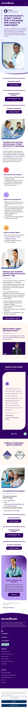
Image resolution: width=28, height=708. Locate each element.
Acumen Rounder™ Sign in (14, 99)
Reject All (14, 701)
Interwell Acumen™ (5, 656)
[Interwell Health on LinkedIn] (2, 631)
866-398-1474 (11, 500)
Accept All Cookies (14, 705)
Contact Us (14, 594)
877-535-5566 (16, 510)
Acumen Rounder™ (8, 282)
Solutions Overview (5, 651)
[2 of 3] (16, 434)
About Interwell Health (5, 672)
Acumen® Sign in (14, 85)
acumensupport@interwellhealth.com (14, 504)
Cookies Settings (14, 697)
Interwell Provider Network (6, 654)
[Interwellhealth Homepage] (7, 3)
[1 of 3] (14, 434)
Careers (3, 680)
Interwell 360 (4, 663)
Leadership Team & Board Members (8, 675)
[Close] (26, 690)
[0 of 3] (12, 434)
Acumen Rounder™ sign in (12, 318)
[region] (14, 698)
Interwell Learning (5, 659)
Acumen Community (12, 506)
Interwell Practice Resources (7, 661)
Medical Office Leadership (6, 677)
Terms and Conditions (8, 607)
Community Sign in (14, 112)
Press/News (3, 682)
